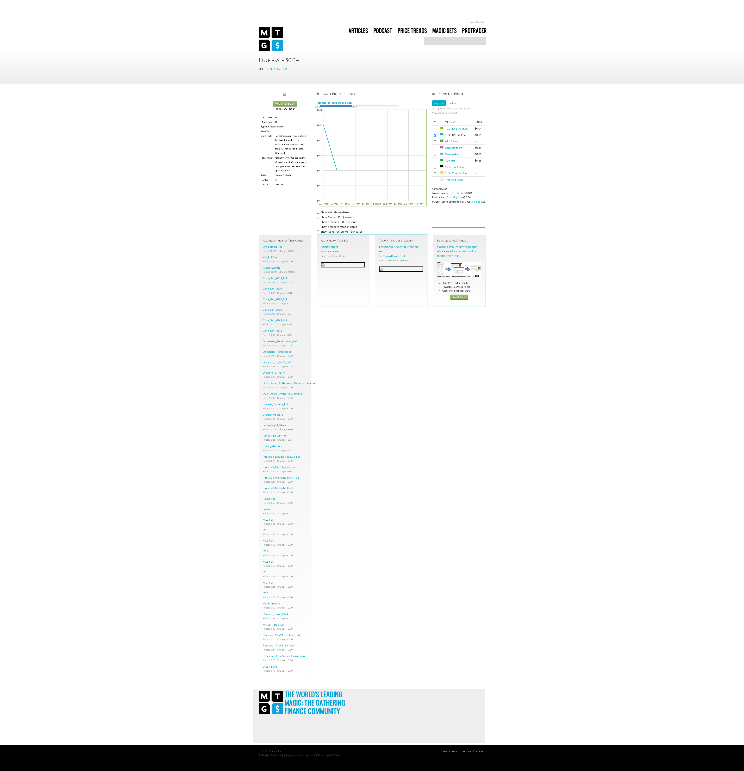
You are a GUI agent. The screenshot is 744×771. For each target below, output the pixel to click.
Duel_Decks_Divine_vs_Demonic (282, 393)
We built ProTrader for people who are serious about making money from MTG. (457, 251)
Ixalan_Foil (269, 498)
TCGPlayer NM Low (456, 128)
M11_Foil (268, 540)
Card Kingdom (453, 147)
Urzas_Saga (270, 666)
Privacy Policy (449, 751)
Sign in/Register (477, 22)
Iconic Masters (276, 69)
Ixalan (266, 509)
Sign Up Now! (459, 297)
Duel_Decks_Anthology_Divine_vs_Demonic (290, 383)
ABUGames (451, 141)
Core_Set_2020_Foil (275, 299)
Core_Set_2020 (272, 309)
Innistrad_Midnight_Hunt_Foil (281, 477)
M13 (265, 572)
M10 (265, 530)
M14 (265, 593)
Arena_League (271, 267)
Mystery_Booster (274, 624)
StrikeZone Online (456, 173)
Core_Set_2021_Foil (275, 320)
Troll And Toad (454, 179)
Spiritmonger (329, 246)
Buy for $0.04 (286, 103)
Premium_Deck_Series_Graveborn (284, 656)
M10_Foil (268, 519)
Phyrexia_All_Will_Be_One (278, 645)
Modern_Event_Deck (275, 614)
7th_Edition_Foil (272, 246)
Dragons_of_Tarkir (274, 372)
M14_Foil (268, 582)
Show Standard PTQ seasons (338, 221)
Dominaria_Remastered (277, 351)
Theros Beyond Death (394, 255)
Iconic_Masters (272, 446)
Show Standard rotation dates (339, 226)
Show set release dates (335, 212)
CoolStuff (450, 160)
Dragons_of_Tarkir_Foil (277, 362)
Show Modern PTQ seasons (338, 217)
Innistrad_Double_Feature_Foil (282, 456)
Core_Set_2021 (272, 330)
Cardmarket (452, 154)
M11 (265, 551)
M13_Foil (268, 561)
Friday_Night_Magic (275, 425)
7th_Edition (270, 257)
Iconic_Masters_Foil (275, 435)
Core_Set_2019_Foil (275, 278)
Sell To (452, 103)
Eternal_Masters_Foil (275, 404)
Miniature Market (455, 166)
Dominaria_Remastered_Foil (280, 341)
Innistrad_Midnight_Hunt (278, 488)
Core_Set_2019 (272, 288)
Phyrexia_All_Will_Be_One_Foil (281, 635)
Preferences (477, 201)
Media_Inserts (271, 603)
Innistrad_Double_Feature (279, 467)
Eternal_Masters (273, 414)
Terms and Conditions (472, 751)
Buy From (439, 103)
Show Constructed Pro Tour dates (342, 231)
